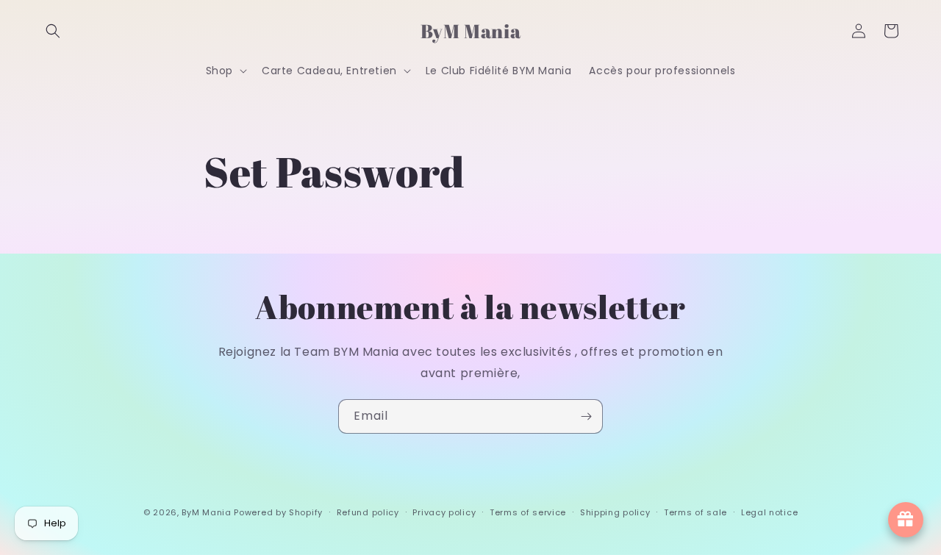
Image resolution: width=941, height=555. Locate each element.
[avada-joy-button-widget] (905, 519)
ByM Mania (206, 512)
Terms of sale (695, 512)
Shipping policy (615, 512)
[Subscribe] (586, 416)
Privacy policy (444, 512)
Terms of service (528, 512)
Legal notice (769, 512)
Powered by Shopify (278, 512)
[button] (53, 31)
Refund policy (368, 512)
